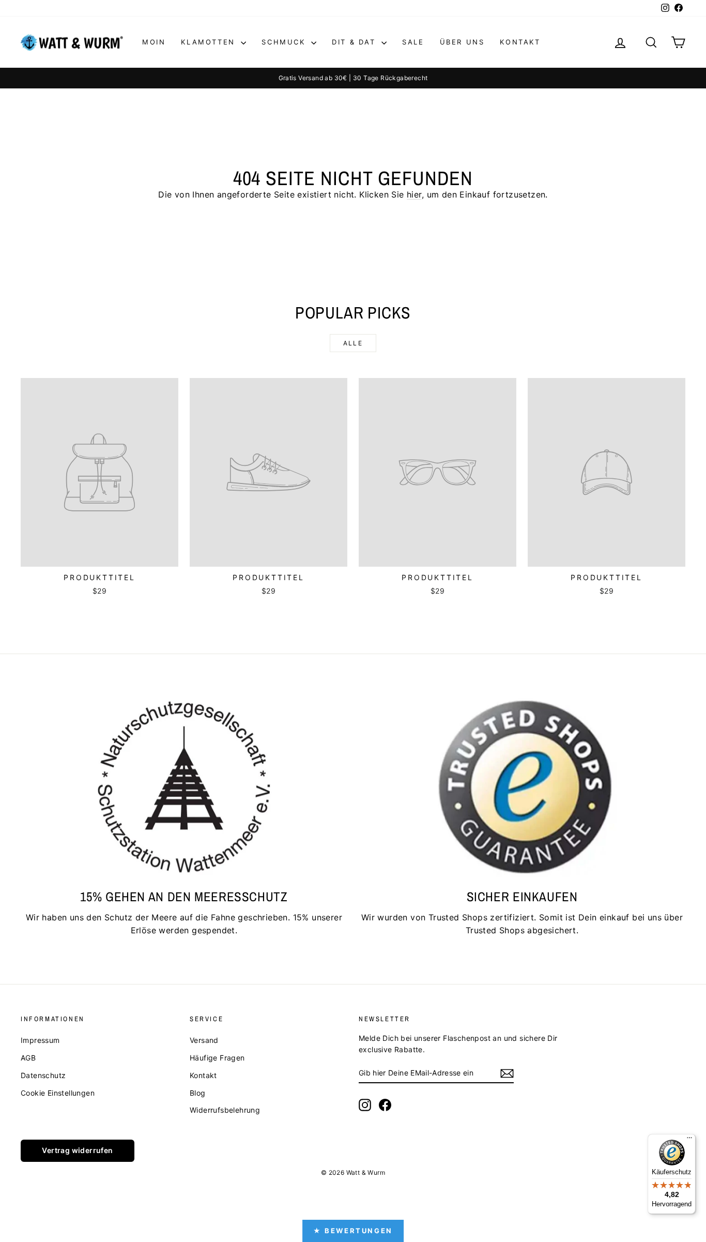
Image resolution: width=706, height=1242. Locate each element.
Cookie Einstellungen (58, 1092)
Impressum (40, 1040)
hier (414, 194)
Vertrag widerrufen (77, 1150)
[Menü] (689, 1140)
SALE (413, 42)
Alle (353, 343)
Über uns (462, 42)
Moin (153, 42)
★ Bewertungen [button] (353, 1230)
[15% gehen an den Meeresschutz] (184, 786)
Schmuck (285, 42)
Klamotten (209, 42)
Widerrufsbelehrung (225, 1109)
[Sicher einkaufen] (522, 786)
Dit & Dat (355, 42)
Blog (198, 1092)
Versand (204, 1040)
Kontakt (520, 42)
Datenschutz (43, 1075)
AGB (28, 1057)
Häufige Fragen (217, 1057)
